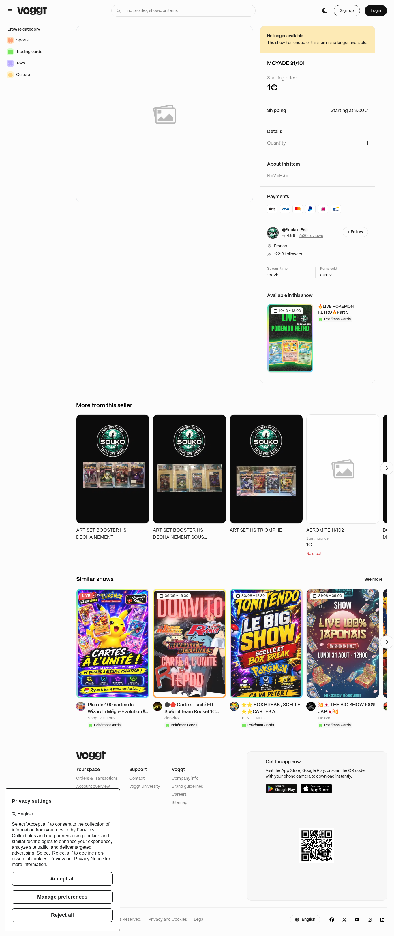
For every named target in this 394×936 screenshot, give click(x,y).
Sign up (347, 11)
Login (376, 11)
